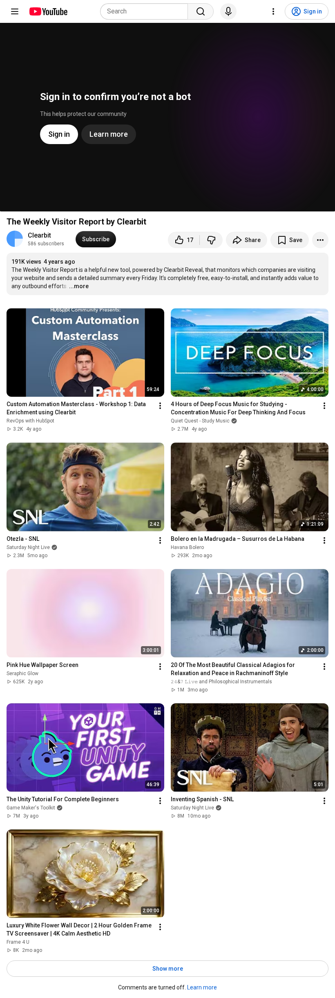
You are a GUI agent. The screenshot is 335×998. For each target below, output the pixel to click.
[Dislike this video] (211, 240)
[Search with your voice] (228, 11)
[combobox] (146, 11)
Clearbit (39, 235)
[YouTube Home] (48, 11)
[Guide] (15, 11)
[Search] (201, 11)
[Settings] (273, 11)
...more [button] (79, 286)
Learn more (202, 987)
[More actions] (320, 240)
